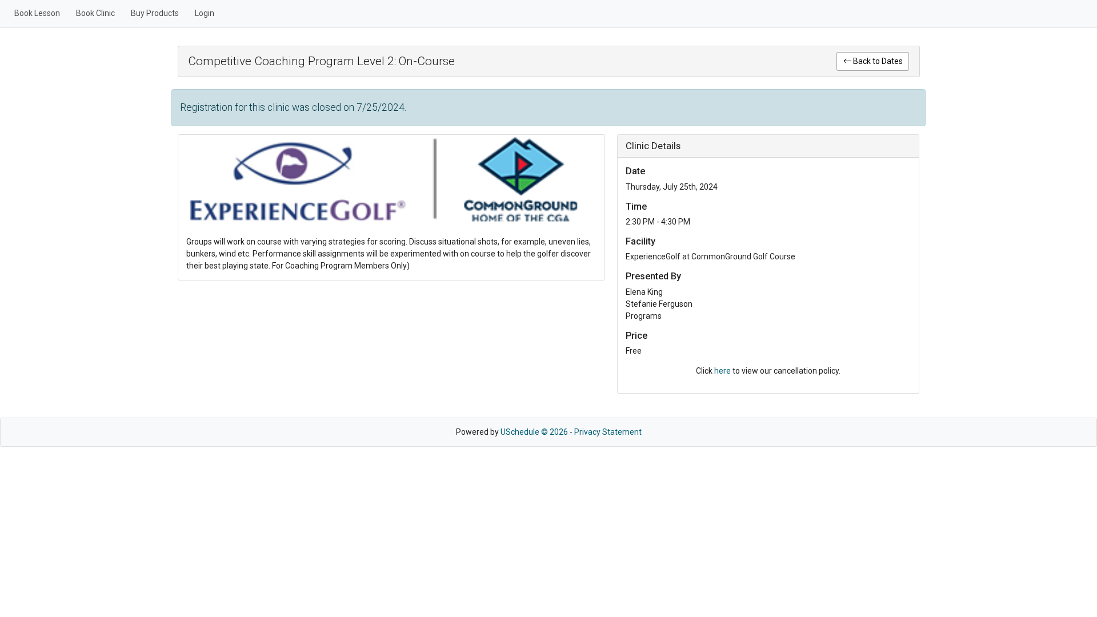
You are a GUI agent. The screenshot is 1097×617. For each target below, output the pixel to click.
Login (204, 13)
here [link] (722, 370)
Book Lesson (37, 13)
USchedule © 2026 (534, 431)
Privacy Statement (608, 431)
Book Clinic (95, 13)
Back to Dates (877, 61)
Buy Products (155, 13)
